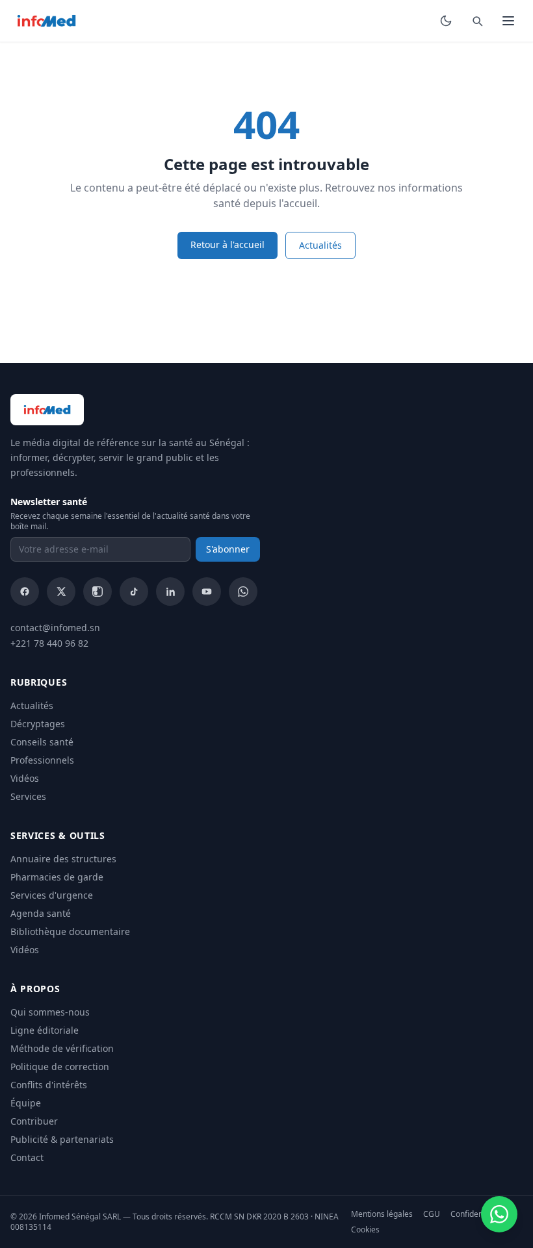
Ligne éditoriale (44, 1030)
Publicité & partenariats (62, 1139)
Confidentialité (476, 1214)
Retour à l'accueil (227, 244)
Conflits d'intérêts (48, 1085)
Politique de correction (59, 1066)
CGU (431, 1214)
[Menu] (508, 20)
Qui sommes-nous (50, 1012)
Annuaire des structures (63, 859)
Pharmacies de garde (56, 877)
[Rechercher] (477, 20)
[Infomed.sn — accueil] (46, 21)
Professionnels (42, 760)
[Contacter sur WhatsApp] (499, 1214)
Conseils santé (41, 742)
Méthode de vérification (62, 1048)
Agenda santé (40, 913)
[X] (61, 591)
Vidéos (24, 778)
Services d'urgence (51, 895)
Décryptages (37, 724)
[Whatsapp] (243, 591)
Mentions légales (382, 1214)
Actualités (320, 245)
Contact (27, 1157)
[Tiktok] (134, 591)
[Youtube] (206, 591)
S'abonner (228, 549)
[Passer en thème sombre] (446, 20)
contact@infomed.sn (55, 627)
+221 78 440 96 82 (49, 643)
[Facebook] (24, 591)
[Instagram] (97, 591)
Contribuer (34, 1121)
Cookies (365, 1230)
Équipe (25, 1103)
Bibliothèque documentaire (70, 931)
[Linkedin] (170, 591)
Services (28, 796)
